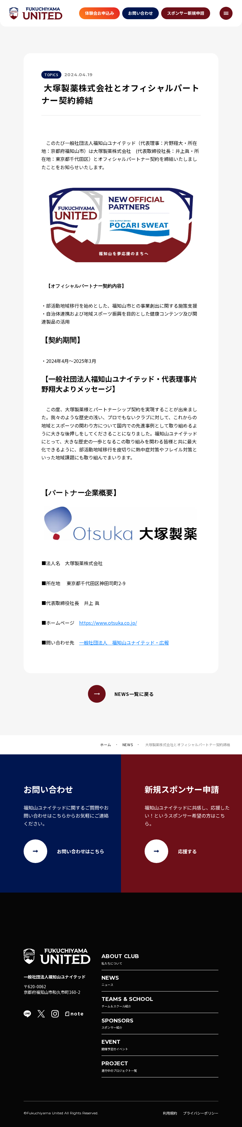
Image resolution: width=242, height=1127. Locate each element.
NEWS (127, 744)
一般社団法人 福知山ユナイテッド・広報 (124, 642)
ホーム (105, 744)
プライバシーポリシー (200, 1113)
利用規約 (170, 1113)
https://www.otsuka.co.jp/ (108, 622)
